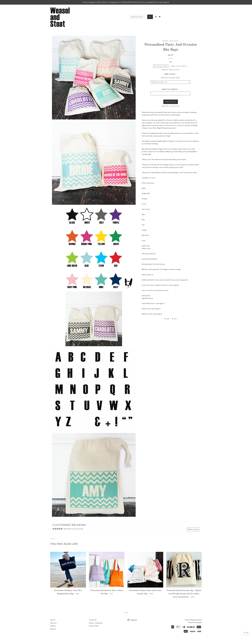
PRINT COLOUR (169, 74)
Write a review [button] (193, 529)
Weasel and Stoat (196, 620)
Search (52, 620)
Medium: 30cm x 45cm (170, 69)
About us (53, 623)
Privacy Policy (94, 626)
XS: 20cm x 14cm (160, 66)
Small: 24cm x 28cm (179, 66)
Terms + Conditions (96, 623)
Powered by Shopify (195, 622)
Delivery (53, 626)
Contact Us (92, 620)
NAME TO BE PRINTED (169, 89)
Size (170, 62)
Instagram (133, 620)
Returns (53, 629)
